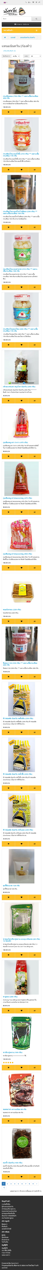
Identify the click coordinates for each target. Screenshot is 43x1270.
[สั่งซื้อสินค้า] (39, 2)
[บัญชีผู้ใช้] (29, 2)
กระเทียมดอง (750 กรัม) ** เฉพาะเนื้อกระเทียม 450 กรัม (20, 97)
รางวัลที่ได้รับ (6, 1204)
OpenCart (15, 1263)
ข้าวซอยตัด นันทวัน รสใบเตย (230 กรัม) (18, 830)
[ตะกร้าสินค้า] (36, 2)
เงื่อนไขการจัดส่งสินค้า (9, 1216)
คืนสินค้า (5, 1226)
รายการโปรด (6, 1253)
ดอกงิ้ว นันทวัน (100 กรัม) (12, 1163)
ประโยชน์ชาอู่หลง (7, 1218)
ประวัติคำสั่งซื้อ (6, 1250)
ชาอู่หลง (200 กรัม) (10, 996)
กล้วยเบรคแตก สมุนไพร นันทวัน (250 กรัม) (19, 386)
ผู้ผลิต (3, 1235)
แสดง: (26, 56)
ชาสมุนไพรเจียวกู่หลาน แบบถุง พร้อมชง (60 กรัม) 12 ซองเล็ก (21, 940)
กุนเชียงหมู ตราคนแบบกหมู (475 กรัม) (17, 498)
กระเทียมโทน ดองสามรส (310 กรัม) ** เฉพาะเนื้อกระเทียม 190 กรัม (20, 270)
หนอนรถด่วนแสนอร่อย (9, 1211)
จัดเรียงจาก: (6, 56)
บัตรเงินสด (5, 1237)
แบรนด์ (13, 37)
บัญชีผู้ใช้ (5, 1248)
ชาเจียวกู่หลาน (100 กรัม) (12, 1052)
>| (4, 1187)
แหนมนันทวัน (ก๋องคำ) (27, 37)
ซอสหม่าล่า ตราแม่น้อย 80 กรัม (14, 1109)
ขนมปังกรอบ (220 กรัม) (12, 609)
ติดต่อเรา (4, 1224)
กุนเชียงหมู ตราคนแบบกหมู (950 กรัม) (17, 554)
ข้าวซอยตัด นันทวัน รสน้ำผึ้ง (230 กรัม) (17, 774)
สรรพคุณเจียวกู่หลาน (8, 1209)
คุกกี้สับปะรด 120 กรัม (11, 885)
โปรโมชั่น (5, 1242)
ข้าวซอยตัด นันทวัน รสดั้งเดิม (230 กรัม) (18, 718)
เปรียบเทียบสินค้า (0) (9, 51)
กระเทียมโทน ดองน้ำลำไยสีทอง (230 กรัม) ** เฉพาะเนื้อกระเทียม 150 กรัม (20, 212)
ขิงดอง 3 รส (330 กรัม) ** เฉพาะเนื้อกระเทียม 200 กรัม (20, 664)
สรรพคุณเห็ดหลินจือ (8, 1213)
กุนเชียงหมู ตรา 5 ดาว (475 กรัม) (15, 442)
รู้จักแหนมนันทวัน (7, 1206)
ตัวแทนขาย (5, 1240)
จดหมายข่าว (6, 1255)
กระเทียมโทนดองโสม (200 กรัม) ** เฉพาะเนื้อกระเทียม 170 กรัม (20, 330)
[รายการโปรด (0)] (33, 2)
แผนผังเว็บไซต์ (6, 1229)
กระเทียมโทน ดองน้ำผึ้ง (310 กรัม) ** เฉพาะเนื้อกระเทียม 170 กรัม (21, 155)
